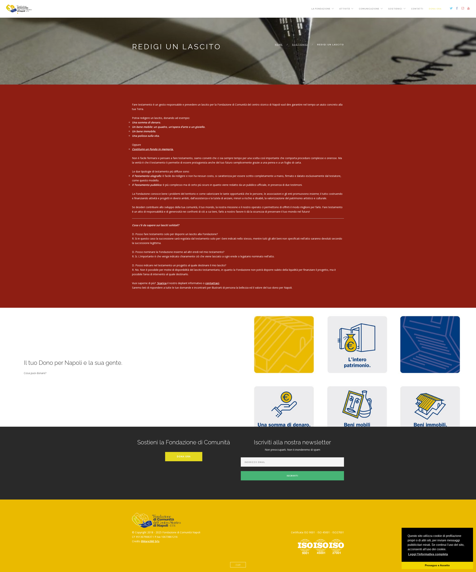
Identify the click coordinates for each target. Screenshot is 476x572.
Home (279, 44)
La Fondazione (320, 9)
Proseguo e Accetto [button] (437, 565)
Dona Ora (184, 456)
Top (238, 565)
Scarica (162, 283)
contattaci (212, 283)
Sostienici (395, 9)
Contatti (417, 9)
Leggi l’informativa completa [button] (428, 554)
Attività (344, 9)
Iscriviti (292, 476)
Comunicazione (369, 9)
